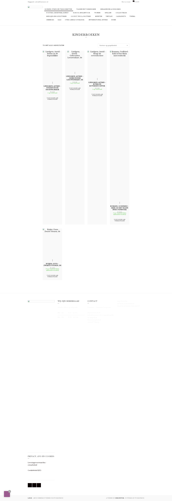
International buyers (98, 20)
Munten (98, 16)
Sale (59, 20)
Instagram (39, 485)
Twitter (34, 485)
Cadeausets (121, 16)
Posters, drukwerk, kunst (57, 13)
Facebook (30, 485)
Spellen (108, 13)
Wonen (97, 13)
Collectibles (121, 13)
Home (113, 20)
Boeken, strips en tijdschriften (58, 9)
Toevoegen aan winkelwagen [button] (52, 98)
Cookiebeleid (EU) (34, 470)
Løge (30, 498)
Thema (132, 16)
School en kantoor (81, 13)
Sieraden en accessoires (110, 9)
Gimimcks (50, 20)
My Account (126, 2)
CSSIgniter (119, 498)
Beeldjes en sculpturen (56, 16)
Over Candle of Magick (74, 20)
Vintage (109, 16)
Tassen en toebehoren (86, 9)
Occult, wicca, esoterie (81, 16)
